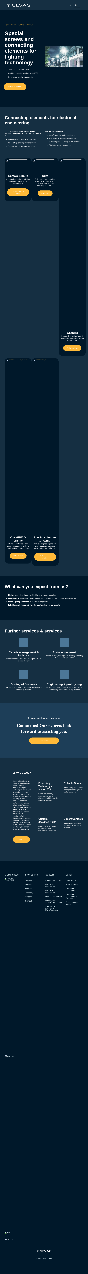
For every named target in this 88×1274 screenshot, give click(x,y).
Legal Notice (71, 880)
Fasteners (29, 880)
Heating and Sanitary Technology (54, 901)
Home (7, 25)
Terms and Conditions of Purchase (71, 896)
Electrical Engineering (50, 891)
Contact (28, 901)
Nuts (45, 175)
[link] (18, 166)
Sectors (13, 25)
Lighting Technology (25, 25)
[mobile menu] (63, 5)
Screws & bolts (18, 175)
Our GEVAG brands (18, 539)
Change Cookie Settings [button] (72, 903)
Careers (28, 897)
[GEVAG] (18, 5)
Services (28, 884)
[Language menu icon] (76, 5)
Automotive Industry (53, 880)
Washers (72, 332)
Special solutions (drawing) (45, 539)
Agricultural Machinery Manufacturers (51, 908)
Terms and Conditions (70, 889)
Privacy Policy (72, 884)
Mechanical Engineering (50, 885)
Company (29, 893)
